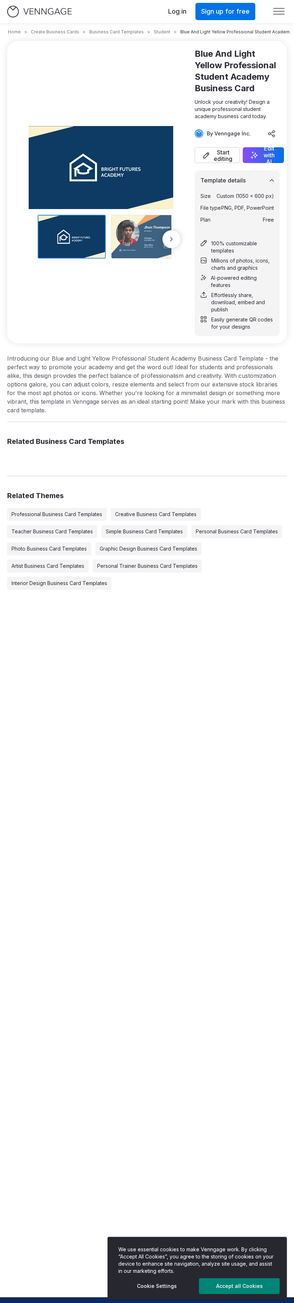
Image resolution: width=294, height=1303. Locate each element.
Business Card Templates (116, 31)
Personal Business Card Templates (237, 531)
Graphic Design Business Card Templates (148, 549)
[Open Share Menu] (272, 134)
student (162, 31)
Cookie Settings (157, 1286)
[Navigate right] (171, 239)
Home (14, 31)
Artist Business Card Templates (47, 566)
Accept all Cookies (239, 1286)
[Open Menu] (279, 11)
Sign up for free (225, 11)
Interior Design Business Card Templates (59, 583)
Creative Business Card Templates (155, 514)
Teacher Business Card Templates (52, 531)
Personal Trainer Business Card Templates (147, 566)
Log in (177, 11)
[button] (217, 155)
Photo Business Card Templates (49, 549)
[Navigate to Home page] (39, 12)
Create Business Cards (55, 31)
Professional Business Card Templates (56, 514)
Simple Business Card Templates (144, 531)
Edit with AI (269, 155)
